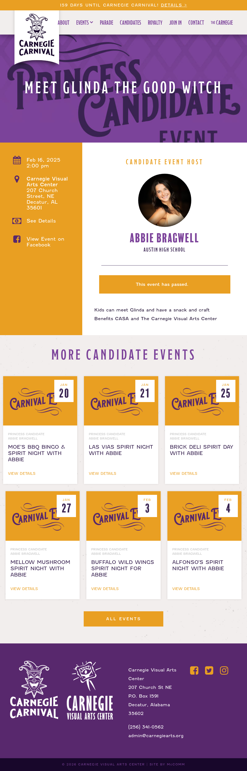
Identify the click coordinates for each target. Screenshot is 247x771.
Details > (174, 5)
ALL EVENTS (123, 619)
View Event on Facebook (45, 242)
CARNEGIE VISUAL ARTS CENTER (111, 764)
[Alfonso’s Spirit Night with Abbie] (204, 495)
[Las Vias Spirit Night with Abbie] (122, 380)
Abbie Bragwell (164, 238)
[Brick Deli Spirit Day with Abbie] (202, 380)
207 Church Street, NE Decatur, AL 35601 (47, 193)
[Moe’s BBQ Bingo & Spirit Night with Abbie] (41, 380)
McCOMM (176, 764)
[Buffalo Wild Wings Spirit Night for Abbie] (124, 495)
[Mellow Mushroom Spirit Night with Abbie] (44, 495)
